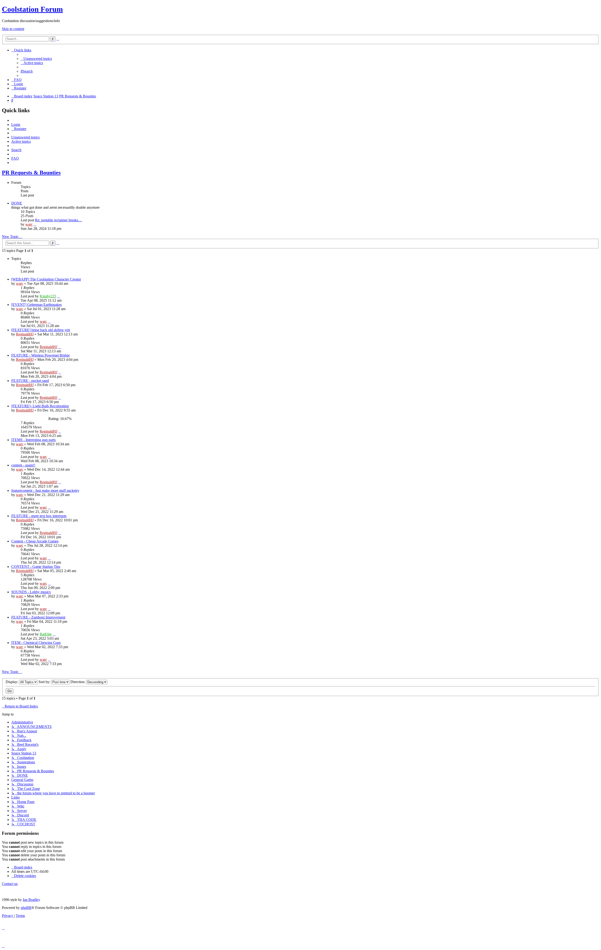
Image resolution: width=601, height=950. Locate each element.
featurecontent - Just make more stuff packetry (45, 490)
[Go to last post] (58, 296)
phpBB (26, 908)
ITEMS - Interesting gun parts (33, 440)
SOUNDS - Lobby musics (31, 592)
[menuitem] (36, 59)
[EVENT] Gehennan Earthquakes (36, 305)
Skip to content (13, 29)
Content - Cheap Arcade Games (34, 541)
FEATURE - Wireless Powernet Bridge (40, 355)
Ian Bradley (31, 900)
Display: (12, 682)
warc (29, 224)
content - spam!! (23, 465)
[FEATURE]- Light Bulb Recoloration (40, 406)
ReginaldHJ (25, 334)
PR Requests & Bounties (31, 172)
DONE (16, 203)
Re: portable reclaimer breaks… (58, 220)
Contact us (10, 884)
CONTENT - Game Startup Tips (35, 567)
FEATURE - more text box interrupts (38, 516)
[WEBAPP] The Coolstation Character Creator (46, 279)
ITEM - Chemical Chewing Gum (36, 643)
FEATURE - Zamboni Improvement (38, 617)
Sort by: (45, 682)
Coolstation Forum (32, 9)
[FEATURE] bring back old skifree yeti (40, 330)
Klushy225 (48, 296)
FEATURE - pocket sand (30, 381)
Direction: (78, 682)
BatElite (46, 634)
